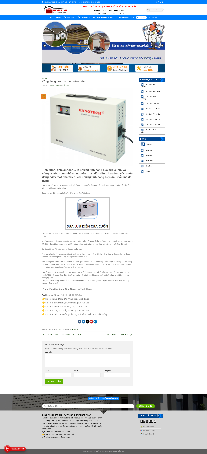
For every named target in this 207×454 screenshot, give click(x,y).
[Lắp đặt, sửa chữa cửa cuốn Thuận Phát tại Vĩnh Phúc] (56, 9)
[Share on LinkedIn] (95, 321)
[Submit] (161, 10)
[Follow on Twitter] (160, 2)
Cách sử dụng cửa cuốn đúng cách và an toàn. (63, 335)
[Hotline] (7, 449)
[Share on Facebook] (79, 321)
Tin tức (44, 78)
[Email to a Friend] (87, 321)
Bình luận (49, 352)
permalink (75, 329)
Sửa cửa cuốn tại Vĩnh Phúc (118, 335)
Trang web (107, 371)
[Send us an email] (162, 2)
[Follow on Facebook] (156, 2)
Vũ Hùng (66, 85)
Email (76, 371)
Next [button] (162, 45)
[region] (103, 46)
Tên (47, 371)
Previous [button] (44, 45)
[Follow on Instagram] (158, 2)
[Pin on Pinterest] (91, 321)
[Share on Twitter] (83, 321)
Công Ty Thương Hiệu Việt (114, 451)
